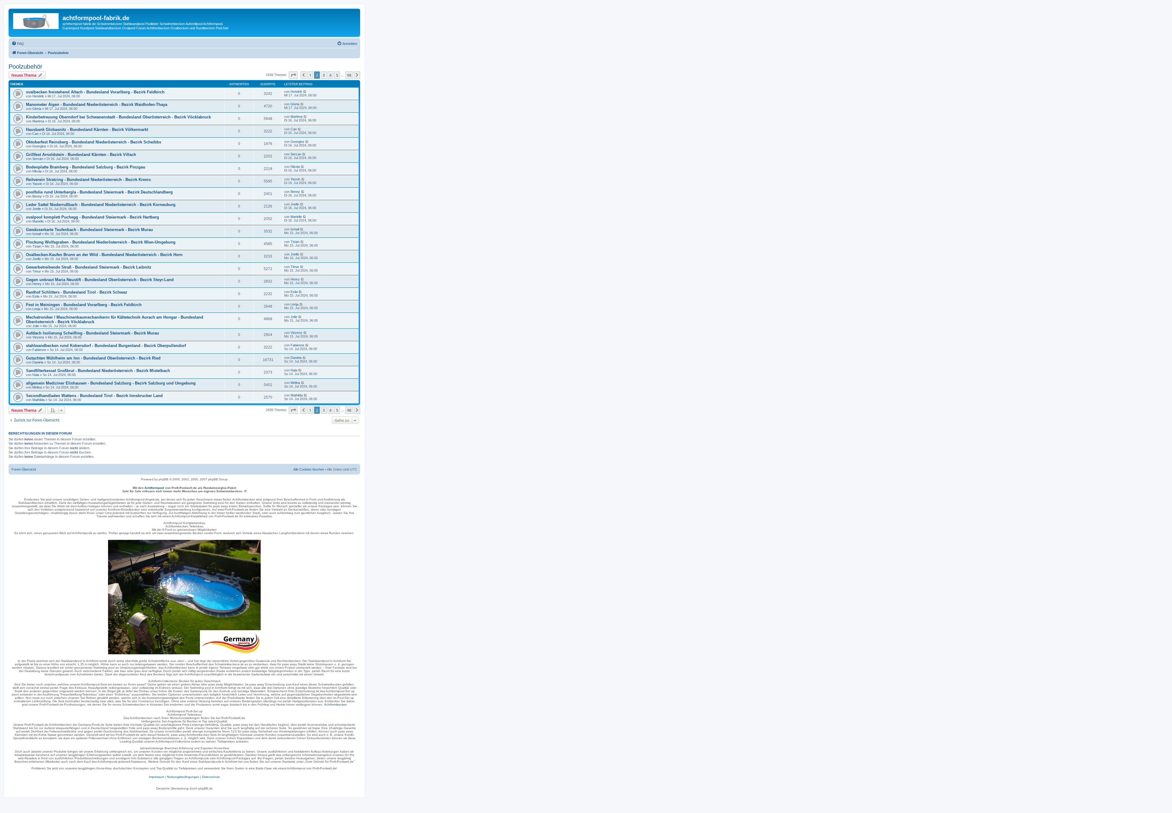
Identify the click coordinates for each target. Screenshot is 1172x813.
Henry (37, 284)
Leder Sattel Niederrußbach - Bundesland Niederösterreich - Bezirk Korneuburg (100, 204)
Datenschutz (211, 777)
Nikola (37, 171)
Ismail (36, 234)
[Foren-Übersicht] (36, 20)
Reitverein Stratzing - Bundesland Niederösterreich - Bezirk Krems (88, 179)
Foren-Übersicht (24, 469)
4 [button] (330, 75)
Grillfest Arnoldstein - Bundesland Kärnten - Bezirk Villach (81, 154)
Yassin (37, 184)
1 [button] (310, 75)
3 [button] (324, 75)
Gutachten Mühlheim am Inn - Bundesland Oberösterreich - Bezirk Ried (93, 358)
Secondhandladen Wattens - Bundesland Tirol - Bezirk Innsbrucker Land (94, 395)
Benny (37, 196)
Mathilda (38, 400)
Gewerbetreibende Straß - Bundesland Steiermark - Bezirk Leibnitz (88, 267)
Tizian (36, 246)
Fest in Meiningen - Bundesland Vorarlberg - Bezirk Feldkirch (84, 304)
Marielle (38, 221)
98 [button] (349, 75)
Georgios (39, 146)
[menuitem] (18, 43)
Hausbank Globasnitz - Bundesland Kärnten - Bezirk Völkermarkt (87, 129)
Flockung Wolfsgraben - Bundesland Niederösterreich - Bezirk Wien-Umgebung (100, 242)
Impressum (156, 777)
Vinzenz (38, 337)
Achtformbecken (335, 704)
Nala (35, 375)
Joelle (36, 209)
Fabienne (39, 350)
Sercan (37, 159)
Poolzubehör (25, 66)
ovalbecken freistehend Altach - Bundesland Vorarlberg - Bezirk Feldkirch (95, 92)
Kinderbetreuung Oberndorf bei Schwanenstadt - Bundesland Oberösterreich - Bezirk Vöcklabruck (118, 117)
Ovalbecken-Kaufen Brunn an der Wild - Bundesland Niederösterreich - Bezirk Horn (104, 254)
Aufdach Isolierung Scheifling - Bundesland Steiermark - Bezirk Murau (92, 333)
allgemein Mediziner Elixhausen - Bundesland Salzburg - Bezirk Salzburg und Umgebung (111, 383)
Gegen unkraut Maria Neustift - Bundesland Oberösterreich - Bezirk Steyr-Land (100, 279)
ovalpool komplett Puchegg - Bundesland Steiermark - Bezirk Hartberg (92, 217)
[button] (293, 75)
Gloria (36, 108)
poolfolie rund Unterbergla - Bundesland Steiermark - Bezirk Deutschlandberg (99, 192)
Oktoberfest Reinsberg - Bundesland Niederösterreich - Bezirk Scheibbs (93, 142)
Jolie (35, 326)
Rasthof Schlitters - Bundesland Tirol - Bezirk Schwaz (76, 292)
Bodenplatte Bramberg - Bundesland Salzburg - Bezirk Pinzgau (85, 167)
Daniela (37, 362)
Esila (35, 296)
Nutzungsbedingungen (183, 777)
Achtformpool (154, 488)
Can (35, 134)
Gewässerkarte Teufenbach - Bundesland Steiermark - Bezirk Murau (89, 229)
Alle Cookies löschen (308, 469)
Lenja (36, 309)
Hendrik (38, 96)
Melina (37, 387)
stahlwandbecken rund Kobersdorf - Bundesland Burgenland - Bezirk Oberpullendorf (106, 345)
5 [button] (337, 75)
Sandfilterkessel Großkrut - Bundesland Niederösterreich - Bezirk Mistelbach (98, 370)
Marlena (38, 121)
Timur (36, 271)
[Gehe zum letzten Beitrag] (305, 91)
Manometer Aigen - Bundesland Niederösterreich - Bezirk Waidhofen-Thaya (96, 104)
